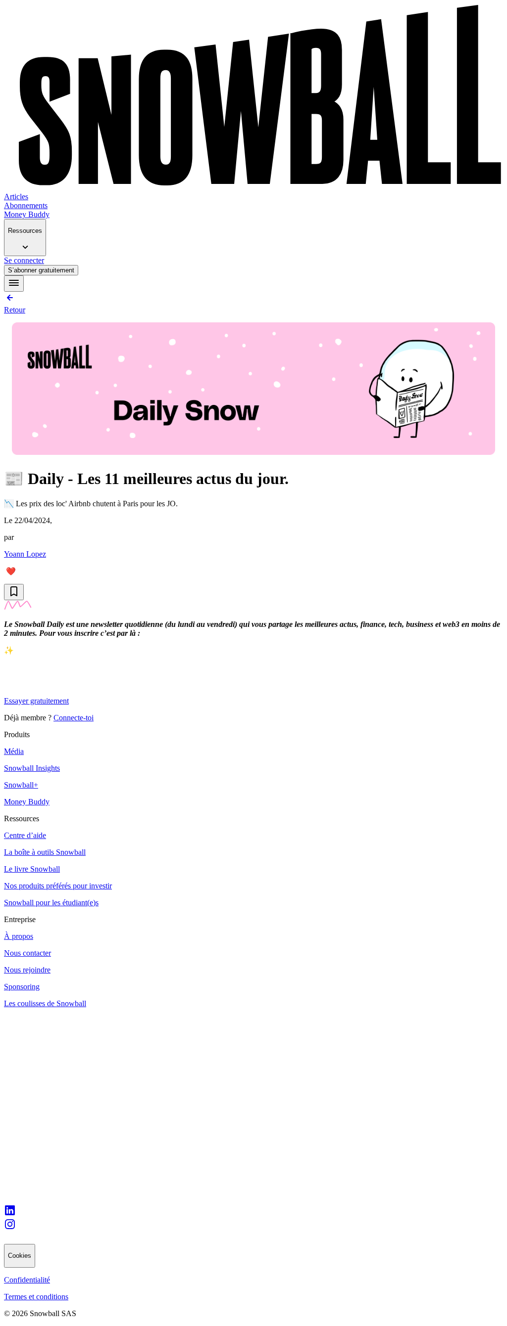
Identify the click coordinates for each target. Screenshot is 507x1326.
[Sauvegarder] (14, 592)
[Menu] (14, 283)
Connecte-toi (73, 717)
